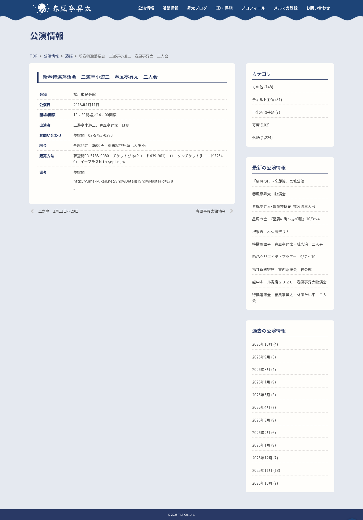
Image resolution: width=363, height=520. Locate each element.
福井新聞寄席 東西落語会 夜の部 (282, 269)
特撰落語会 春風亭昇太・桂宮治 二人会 (287, 244)
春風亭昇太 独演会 (269, 193)
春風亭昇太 (72, 8)
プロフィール (253, 8)
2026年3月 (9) (264, 420)
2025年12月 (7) (265, 457)
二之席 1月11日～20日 (58, 211)
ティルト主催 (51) (267, 99)
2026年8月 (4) (264, 369)
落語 (256, 137)
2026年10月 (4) (265, 344)
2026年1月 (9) (264, 445)
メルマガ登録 (286, 8)
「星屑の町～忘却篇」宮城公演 (278, 181)
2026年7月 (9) (264, 382)
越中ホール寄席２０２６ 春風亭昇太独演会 (289, 281)
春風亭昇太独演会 (211, 211)
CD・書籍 (224, 8)
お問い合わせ (318, 8)
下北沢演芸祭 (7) (266, 112)
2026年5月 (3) (264, 394)
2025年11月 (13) (266, 470)
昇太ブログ (197, 8)
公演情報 (146, 8)
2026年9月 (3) (264, 357)
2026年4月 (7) (264, 407)
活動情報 (171, 8)
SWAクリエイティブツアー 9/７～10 (283, 256)
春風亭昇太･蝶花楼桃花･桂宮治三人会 (283, 206)
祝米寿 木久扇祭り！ (270, 231)
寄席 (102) (260, 124)
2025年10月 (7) (265, 483)
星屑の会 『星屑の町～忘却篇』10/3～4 (286, 218)
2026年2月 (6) (264, 432)
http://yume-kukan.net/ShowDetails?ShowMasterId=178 (123, 181)
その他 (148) (262, 86)
